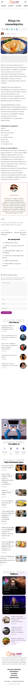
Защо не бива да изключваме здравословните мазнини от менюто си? (8, 546)
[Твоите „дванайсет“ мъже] (21, 492)
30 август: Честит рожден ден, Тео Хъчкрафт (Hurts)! (8, 327)
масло (10, 222)
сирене (3, 224)
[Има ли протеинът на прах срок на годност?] (23, 337)
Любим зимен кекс (11, 260)
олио (17, 222)
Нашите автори (14, 669)
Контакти (14, 671)
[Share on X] (7, 29)
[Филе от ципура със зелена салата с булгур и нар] (6, 641)
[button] (3, 2)
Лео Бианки (7, 33)
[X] (11, 450)
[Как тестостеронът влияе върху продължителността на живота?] (21, 558)
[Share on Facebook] (5, 29)
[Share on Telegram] (14, 29)
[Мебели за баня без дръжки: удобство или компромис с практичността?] (6, 620)
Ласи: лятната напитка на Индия (7, 503)
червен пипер (10, 224)
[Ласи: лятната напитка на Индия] (21, 503)
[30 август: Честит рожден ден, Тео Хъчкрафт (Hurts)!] (23, 328)
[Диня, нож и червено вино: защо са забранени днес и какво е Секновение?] (23, 347)
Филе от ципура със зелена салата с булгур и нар (18, 640)
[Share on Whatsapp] (9, 29)
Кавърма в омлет (11, 243)
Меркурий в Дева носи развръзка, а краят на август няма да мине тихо (8, 531)
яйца (19, 224)
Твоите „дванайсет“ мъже (6, 492)
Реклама (14, 675)
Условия (14, 673)
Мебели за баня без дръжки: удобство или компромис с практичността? (18, 619)
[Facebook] (4, 450)
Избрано (14, 574)
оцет (21, 222)
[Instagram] (17, 450)
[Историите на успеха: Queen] (23, 357)
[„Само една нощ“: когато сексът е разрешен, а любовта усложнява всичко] (21, 513)
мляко (14, 222)
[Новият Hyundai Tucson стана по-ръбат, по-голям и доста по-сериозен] (6, 631)
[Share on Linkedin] (12, 29)
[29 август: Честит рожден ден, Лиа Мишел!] (23, 365)
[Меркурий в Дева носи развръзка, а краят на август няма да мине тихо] (21, 530)
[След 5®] (14, 2)
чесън (16, 224)
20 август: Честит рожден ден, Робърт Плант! (12, 607)
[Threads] (23, 450)
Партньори (14, 677)
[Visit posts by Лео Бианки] (2, 33)
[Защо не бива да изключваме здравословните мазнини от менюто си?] (21, 544)
